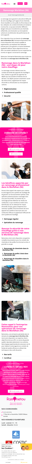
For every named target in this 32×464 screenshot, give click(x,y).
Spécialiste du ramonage (13, 222)
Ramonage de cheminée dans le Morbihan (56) (15, 249)
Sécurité (7, 96)
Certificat (7, 358)
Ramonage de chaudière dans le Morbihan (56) (15, 259)
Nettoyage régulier (11, 219)
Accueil (9, 15)
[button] (14, 3)
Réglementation (10, 89)
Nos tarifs (8, 354)
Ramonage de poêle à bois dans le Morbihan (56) (15, 254)
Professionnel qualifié (12, 92)
